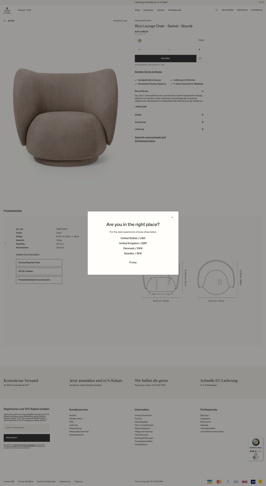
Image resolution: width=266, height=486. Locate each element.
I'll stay (133, 262)
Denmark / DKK (133, 248)
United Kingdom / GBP (133, 243)
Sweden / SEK (133, 253)
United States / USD (133, 238)
